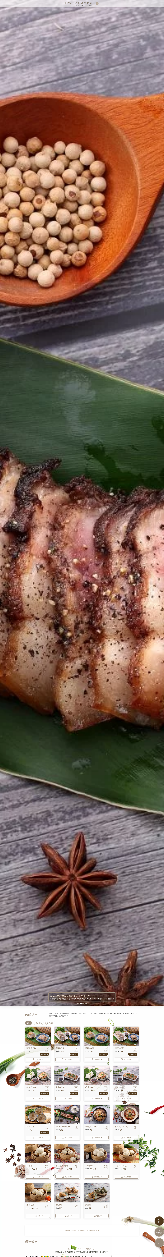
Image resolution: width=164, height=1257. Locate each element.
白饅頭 (29, 1165)
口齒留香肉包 (121, 1165)
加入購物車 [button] (39, 1059)
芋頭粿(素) (31, 1048)
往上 (159, 1244)
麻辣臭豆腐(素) (92, 1126)
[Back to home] (79, 3)
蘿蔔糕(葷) (60, 1087)
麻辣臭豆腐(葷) (121, 1126)
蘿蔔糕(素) (31, 1087)
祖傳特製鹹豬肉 (63, 1126)
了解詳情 (46, 1049)
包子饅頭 (38, 1023)
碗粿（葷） (31, 1126)
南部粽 (88, 1205)
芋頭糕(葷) (119, 1048)
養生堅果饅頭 (62, 1165)
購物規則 (159, 1233)
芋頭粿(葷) (60, 1048)
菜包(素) (30, 1205)
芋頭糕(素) (90, 1048)
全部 (28, 1023)
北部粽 (59, 1205)
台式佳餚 (50, 1023)
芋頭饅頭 (89, 1165)
